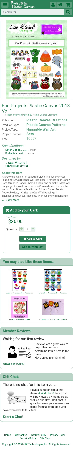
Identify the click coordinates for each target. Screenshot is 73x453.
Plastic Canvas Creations (47, 120)
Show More (10, 200)
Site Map (45, 438)
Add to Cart (32, 238)
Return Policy (38, 435)
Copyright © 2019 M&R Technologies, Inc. (25, 444)
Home (7, 435)
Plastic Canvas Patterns (46, 125)
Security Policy (28, 438)
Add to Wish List (32, 247)
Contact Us (21, 435)
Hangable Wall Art (40, 129)
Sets (30, 134)
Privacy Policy (57, 435)
